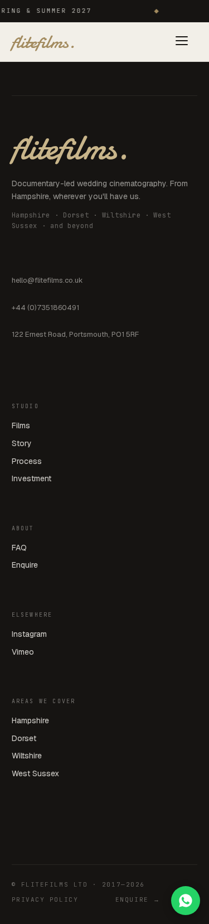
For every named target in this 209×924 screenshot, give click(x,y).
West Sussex (35, 773)
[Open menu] (181, 42)
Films (21, 425)
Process (27, 461)
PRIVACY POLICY (45, 899)
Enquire (25, 565)
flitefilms (43, 41)
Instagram (29, 634)
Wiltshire (27, 756)
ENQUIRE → (138, 899)
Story (22, 443)
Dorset (24, 738)
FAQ (19, 548)
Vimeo (23, 652)
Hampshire (30, 720)
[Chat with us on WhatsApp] (185, 900)
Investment (31, 478)
